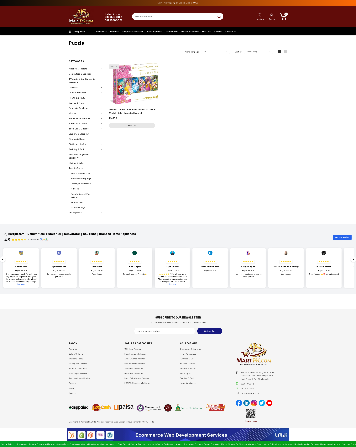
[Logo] (81, 16)
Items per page (192, 52)
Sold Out (132, 125)
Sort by (238, 52)
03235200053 (114, 20)
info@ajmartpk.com (250, 393)
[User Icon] (272, 15)
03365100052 (113, 17)
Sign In (272, 19)
